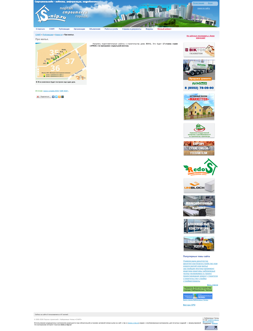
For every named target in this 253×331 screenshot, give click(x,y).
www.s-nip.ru (133, 323)
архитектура (189, 263)
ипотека (199, 268)
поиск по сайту (204, 8)
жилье (205, 266)
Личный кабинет (164, 29)
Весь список (212, 285)
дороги (186, 266)
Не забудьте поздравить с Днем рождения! (200, 37)
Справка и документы (131, 29)
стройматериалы (191, 281)
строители (212, 276)
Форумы (149, 29)
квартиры (197, 271)
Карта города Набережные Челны (195, 300)
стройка (202, 278)
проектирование (191, 276)
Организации (79, 29)
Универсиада (189, 261)
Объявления (94, 29)
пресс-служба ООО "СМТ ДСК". (56, 91)
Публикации (64, 29)
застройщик (189, 268)
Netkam (215, 323)
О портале (40, 29)
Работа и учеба (111, 29)
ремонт (203, 276)
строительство (190, 278)
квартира (187, 271)
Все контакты (208, 321)
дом (215, 263)
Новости (58, 35)
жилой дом (195, 266)
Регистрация (198, 3)
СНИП (51, 29)
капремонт (209, 268)
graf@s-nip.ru (213, 320)
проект (208, 273)
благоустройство (204, 263)
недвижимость (197, 273)
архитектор (202, 261)
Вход (210, 3)
